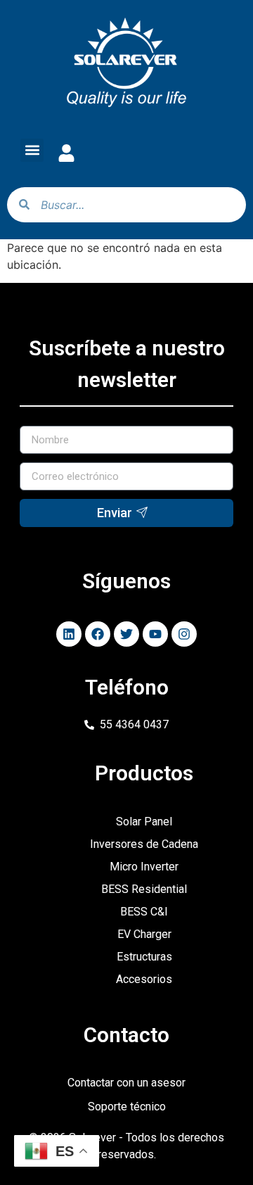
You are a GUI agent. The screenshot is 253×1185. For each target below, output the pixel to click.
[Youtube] (155, 634)
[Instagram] (184, 634)
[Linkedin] (69, 634)
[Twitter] (126, 634)
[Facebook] (97, 634)
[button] (32, 150)
